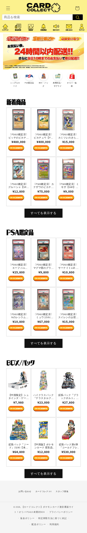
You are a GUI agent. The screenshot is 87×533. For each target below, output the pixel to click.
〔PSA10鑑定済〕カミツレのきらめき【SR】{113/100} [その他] (68, 136)
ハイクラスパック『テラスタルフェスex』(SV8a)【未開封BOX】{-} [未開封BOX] (43, 396)
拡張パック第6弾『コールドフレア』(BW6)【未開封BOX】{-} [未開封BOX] (68, 446)
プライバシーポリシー (61, 512)
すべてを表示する (43, 213)
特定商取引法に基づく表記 (52, 518)
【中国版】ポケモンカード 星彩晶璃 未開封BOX (43, 446)
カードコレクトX (43, 491)
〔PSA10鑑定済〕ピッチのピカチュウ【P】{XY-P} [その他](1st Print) (18, 136)
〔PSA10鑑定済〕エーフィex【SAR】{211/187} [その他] (18, 266)
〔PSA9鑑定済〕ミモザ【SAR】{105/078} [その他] (68, 185)
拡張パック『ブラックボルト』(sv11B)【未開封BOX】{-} (68, 396)
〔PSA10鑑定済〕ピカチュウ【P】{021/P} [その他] (43, 136)
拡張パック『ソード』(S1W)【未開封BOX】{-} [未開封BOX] (18, 446)
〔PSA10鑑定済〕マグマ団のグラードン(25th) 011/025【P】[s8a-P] (43, 266)
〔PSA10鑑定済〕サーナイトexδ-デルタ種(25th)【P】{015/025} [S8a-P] (68, 266)
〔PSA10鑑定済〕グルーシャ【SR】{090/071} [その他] (18, 185)
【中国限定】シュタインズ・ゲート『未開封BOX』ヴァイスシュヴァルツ (18, 396)
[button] (8, 8)
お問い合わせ (24, 491)
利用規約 (54, 524)
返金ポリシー (27, 518)
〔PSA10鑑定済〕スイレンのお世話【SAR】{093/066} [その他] (68, 316)
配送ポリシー (39, 524)
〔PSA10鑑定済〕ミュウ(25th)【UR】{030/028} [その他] (43, 316)
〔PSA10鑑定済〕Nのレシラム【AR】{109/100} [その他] (18, 316)
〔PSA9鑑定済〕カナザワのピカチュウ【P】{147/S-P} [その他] (43, 185)
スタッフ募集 (62, 491)
